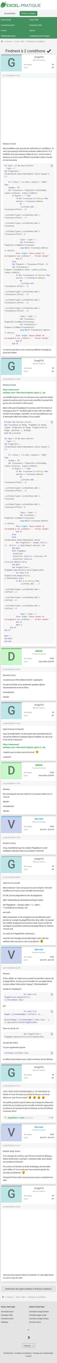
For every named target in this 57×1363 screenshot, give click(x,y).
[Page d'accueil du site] (2, 41)
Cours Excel (6, 20)
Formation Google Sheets (39, 1312)
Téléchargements (8, 36)
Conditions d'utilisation (23, 1353)
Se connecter (9, 13)
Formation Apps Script (37, 1315)
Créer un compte (28, 13)
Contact (29, 1356)
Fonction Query (35, 1322)
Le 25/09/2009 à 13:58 (11, 379)
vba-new (38, 818)
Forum (4, 30)
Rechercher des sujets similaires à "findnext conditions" (28, 1289)
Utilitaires (4, 1322)
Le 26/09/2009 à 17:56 (11, 838)
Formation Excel (7, 1312)
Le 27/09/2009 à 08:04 (11, 877)
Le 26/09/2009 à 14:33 (11, 723)
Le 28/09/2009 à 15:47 (11, 1146)
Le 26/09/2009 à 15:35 (11, 784)
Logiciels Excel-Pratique (39, 36)
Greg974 (39, 57)
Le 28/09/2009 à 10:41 (11, 1086)
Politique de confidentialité (43, 1353)
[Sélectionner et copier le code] (52, 166)
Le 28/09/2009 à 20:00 (11, 1207)
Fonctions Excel (7, 25)
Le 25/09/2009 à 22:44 (11, 669)
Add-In (32, 30)
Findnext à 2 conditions (36, 41)
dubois (38, 650)
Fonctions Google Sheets (39, 1319)
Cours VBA (34, 20)
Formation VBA (7, 1315)
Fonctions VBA (35, 25)
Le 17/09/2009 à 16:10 (11, 76)
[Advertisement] (28, 109)
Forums (9, 41)
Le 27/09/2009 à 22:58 (11, 968)
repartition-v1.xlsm (16, 1118)
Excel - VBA (19, 41)
